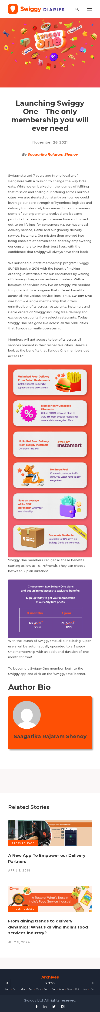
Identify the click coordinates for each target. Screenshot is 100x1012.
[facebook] (37, 1006)
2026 (50, 983)
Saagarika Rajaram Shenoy (53, 154)
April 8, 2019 (19, 870)
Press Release (22, 843)
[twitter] (54, 1006)
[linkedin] (45, 1006)
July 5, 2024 (19, 942)
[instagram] (62, 1006)
